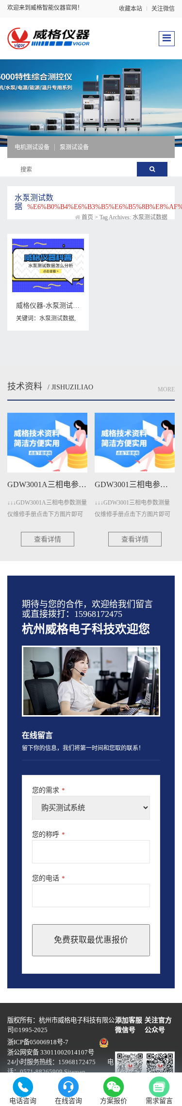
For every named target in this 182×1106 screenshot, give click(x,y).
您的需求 (48, 790)
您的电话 (48, 878)
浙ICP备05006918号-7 (37, 1042)
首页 (87, 217)
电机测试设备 (32, 147)
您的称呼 (48, 834)
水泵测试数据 (56, 318)
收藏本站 (130, 8)
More (166, 389)
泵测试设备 (74, 147)
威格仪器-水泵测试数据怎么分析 (65, 305)
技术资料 (24, 386)
